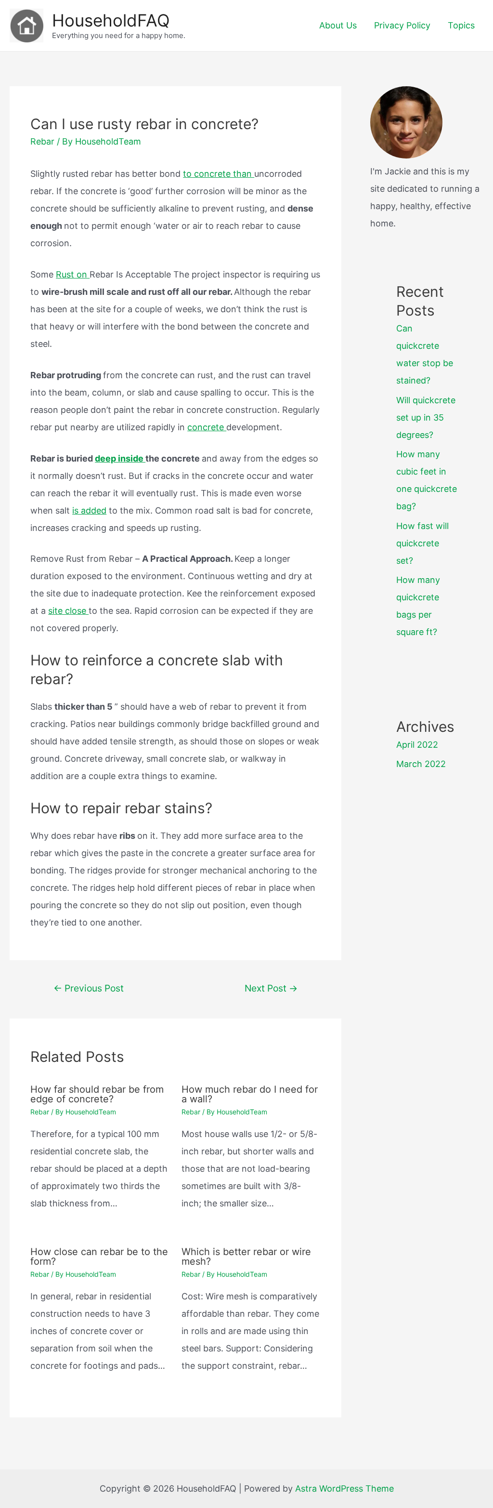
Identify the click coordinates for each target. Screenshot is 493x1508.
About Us (338, 25)
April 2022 (417, 745)
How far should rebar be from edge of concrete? (97, 1094)
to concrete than (218, 174)
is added (89, 510)
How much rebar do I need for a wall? (250, 1094)
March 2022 (421, 764)
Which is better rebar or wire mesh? (246, 1256)
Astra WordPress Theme (344, 1488)
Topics (461, 25)
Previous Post (88, 988)
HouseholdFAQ (111, 20)
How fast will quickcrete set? (422, 543)
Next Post (271, 988)
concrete (206, 427)
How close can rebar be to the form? (99, 1256)
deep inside (120, 458)
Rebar (42, 141)
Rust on (73, 274)
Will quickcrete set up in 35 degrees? (425, 417)
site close (68, 611)
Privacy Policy (402, 25)
